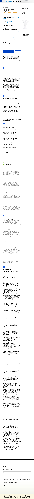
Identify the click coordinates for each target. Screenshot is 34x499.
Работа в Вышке (5, 485)
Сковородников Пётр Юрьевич (15, 37)
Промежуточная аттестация (26, 16)
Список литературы (25, 18)
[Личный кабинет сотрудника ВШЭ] (31, 1)
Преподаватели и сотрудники (7, 470)
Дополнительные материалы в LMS (8, 52)
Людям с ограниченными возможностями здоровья (10, 482)
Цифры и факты (5, 466)
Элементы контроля (25, 15)
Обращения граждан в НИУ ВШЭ (7, 475)
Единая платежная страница (7, 483)
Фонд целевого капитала (6, 476)
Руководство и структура (6, 467)
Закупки (4, 473)
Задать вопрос (18, 51)
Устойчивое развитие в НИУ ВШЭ (7, 469)
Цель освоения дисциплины (26, 8)
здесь (20, 495)
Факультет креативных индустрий (12, 22)
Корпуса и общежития (6, 472)
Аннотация (24, 6)
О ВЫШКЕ (4, 464)
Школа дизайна (9, 21)
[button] (14, 463)
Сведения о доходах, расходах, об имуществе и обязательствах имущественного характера (16, 479)
